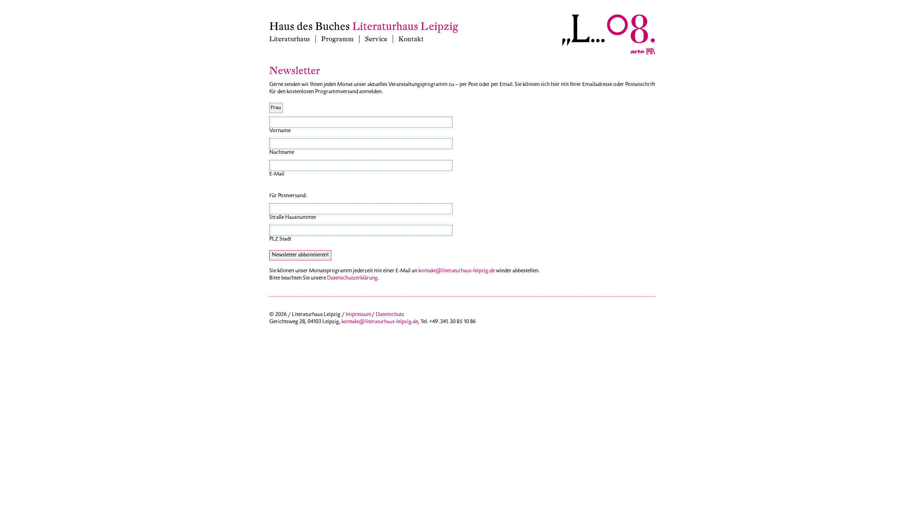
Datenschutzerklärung (352, 278)
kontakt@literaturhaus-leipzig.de (456, 271)
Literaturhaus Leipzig (405, 26)
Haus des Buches (309, 26)
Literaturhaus (289, 39)
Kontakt (411, 39)
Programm (337, 39)
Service (376, 39)
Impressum (358, 315)
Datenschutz (390, 315)
